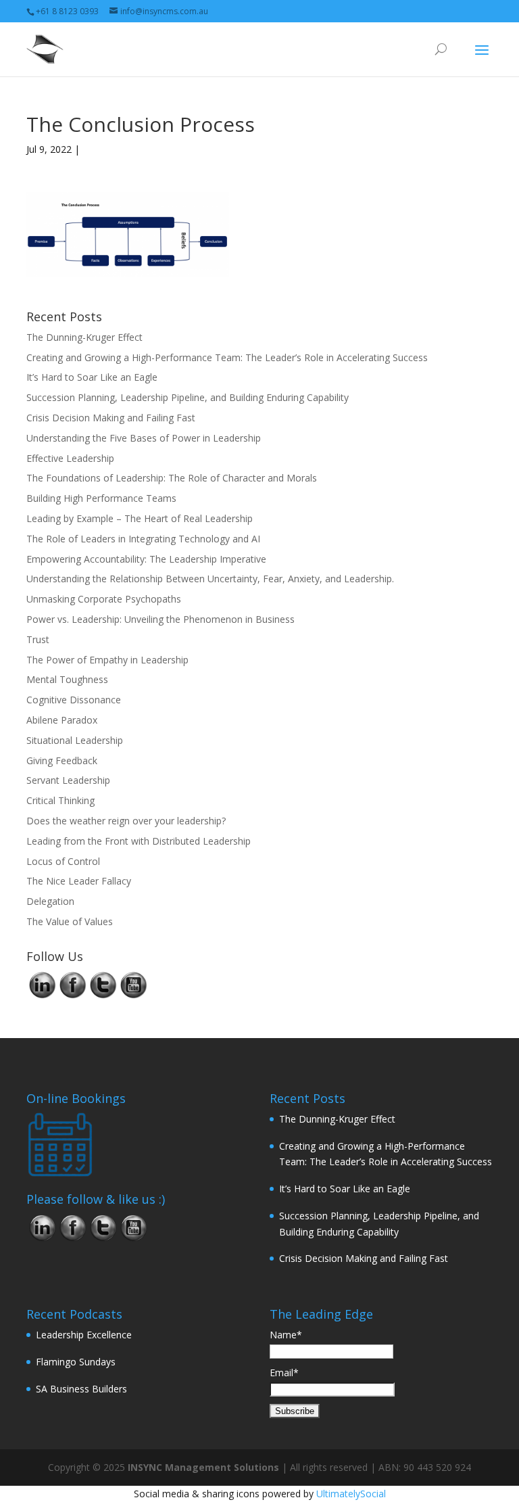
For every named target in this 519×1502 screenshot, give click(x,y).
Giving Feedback (61, 760)
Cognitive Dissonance (73, 699)
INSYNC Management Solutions (203, 1467)
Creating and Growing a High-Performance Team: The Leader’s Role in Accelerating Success (227, 357)
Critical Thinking (60, 800)
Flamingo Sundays (76, 1361)
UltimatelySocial (351, 1493)
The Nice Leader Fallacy (78, 880)
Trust (37, 639)
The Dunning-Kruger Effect (84, 337)
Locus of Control (63, 861)
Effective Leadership (70, 458)
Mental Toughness (67, 679)
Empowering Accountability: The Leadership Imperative (146, 559)
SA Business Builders (81, 1388)
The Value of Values (69, 921)
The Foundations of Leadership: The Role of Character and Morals (171, 477)
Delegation (50, 901)
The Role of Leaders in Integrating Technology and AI (143, 538)
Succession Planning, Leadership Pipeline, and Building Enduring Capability (187, 397)
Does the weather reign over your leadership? (126, 820)
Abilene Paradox (61, 719)
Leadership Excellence (84, 1334)
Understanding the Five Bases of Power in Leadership (143, 437)
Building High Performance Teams (101, 498)
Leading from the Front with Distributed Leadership (138, 841)
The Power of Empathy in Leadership (107, 659)
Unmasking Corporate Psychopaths (103, 598)
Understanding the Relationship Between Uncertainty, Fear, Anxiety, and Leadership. (210, 578)
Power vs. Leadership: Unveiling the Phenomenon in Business (160, 619)
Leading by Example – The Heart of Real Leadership (139, 518)
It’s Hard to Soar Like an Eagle (91, 377)
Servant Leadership (68, 780)
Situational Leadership (74, 740)
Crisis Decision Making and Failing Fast (110, 417)
